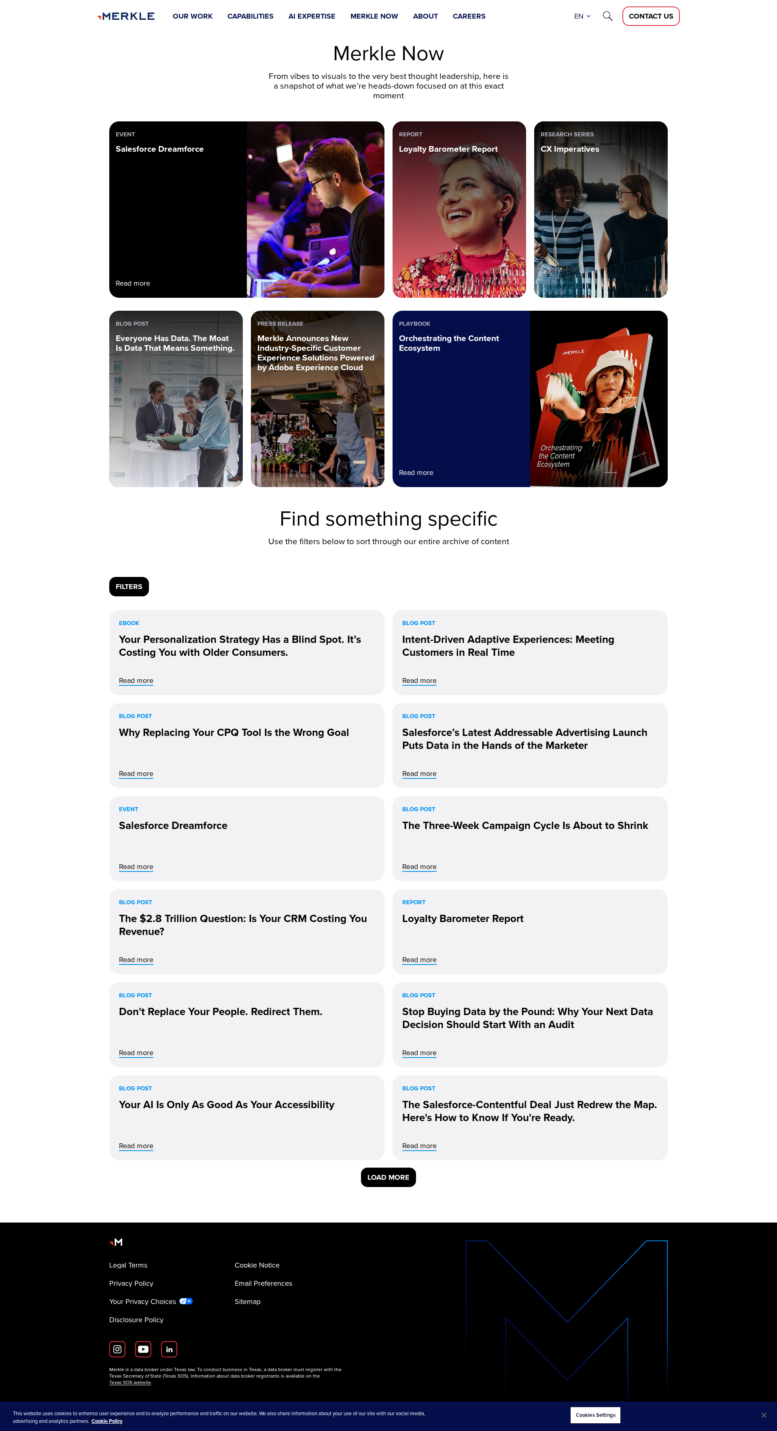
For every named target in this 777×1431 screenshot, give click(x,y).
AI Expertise (312, 16)
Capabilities (250, 16)
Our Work (192, 16)
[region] (388, 1416)
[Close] (764, 1415)
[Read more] (246, 652)
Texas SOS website (130, 1382)
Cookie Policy (107, 1421)
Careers (469, 16)
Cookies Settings (596, 1415)
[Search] (608, 16)
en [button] (579, 16)
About (425, 16)
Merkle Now (374, 16)
